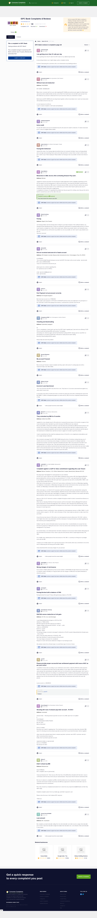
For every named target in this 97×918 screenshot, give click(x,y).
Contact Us (62, 905)
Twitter (83, 894)
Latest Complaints (44, 901)
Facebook (81, 894)
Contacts (18, 37)
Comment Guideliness (65, 901)
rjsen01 (45, 691)
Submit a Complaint (83, 3)
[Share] (86, 50)
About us (62, 903)
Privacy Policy (63, 896)
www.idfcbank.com (25, 21)
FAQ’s (64, 3)
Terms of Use (63, 894)
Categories (56, 3)
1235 (28, 26)
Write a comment (85, 72)
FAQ (61, 908)
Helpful (40, 72)
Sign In (72, 3)
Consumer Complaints (45, 894)
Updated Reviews (44, 903)
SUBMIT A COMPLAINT (19, 58)
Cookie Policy (63, 898)
